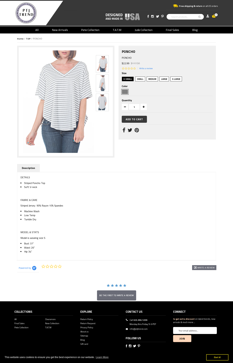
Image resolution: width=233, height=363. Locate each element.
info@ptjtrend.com (139, 328)
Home (20, 38)
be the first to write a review (116, 295)
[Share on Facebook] (124, 131)
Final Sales (172, 30)
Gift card (84, 344)
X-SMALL (127, 79)
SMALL (140, 79)
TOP (28, 38)
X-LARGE (176, 79)
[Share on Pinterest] (137, 131)
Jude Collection (143, 30)
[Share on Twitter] (130, 131)
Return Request (87, 323)
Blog (195, 30)
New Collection (52, 323)
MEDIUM (152, 79)
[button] (204, 267)
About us (84, 331)
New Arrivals (60, 30)
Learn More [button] (102, 357)
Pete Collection (90, 30)
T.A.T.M (117, 30)
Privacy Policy (86, 327)
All (37, 30)
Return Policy (86, 319)
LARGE (164, 79)
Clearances (50, 319)
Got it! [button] (217, 357)
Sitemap (84, 335)
